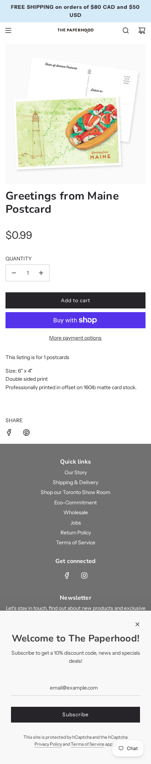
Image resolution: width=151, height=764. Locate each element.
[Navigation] (8, 30)
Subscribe (75, 714)
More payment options (75, 338)
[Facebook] (67, 575)
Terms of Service (87, 744)
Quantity (18, 258)
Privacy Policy (48, 744)
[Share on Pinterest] (26, 433)
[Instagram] (84, 575)
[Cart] (142, 30)
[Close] (137, 624)
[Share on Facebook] (9, 433)
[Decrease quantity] (14, 273)
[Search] (126, 30)
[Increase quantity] (41, 273)
